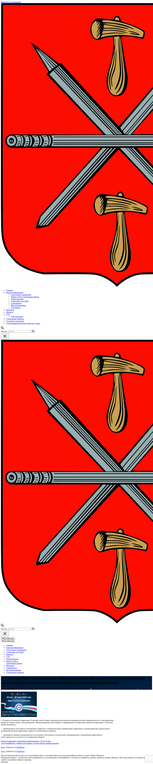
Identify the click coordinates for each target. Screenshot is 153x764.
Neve (3, 747)
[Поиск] (2, 329)
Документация (17, 317)
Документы (15, 308)
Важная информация (14, 648)
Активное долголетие (15, 321)
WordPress (20, 747)
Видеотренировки (18, 305)
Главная (9, 290)
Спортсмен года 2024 (19, 301)
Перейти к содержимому (11, 2)
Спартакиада (16, 303)
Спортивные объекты (15, 319)
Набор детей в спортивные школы (25, 297)
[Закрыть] (5, 336)
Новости (9, 312)
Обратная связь (17, 299)
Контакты (10, 310)
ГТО (8, 657)
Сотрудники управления (21, 295)
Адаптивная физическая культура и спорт (23, 323)
